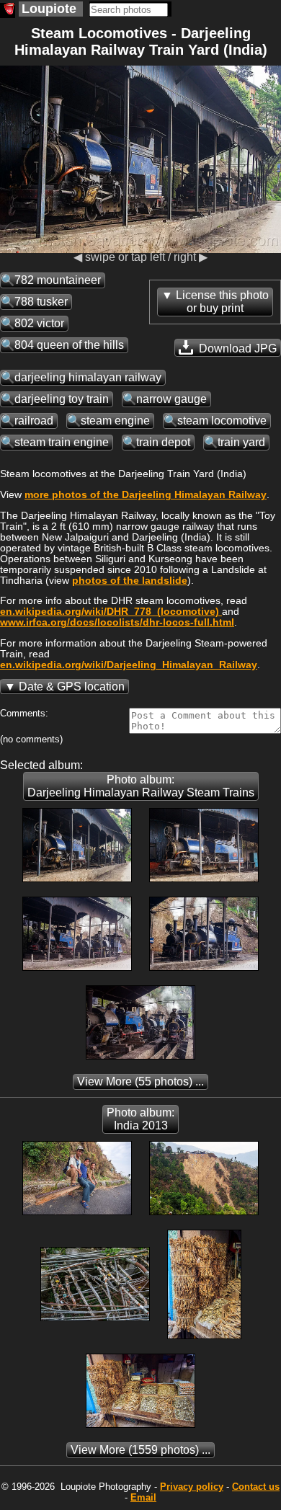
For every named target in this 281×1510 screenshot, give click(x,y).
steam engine (115, 420)
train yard (241, 442)
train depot (163, 442)
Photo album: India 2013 (140, 1119)
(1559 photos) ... (140, 1450)
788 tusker (41, 302)
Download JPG (236, 348)
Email (143, 1497)
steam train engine (61, 442)
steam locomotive (222, 420)
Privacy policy (191, 1486)
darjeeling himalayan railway (87, 377)
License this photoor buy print (222, 301)
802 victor (39, 323)
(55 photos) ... (140, 1081)
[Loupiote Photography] (7, 10)
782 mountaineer (57, 280)
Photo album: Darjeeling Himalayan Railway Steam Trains (140, 786)
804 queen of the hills (69, 345)
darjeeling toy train (61, 399)
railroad (33, 420)
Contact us (256, 1486)
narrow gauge (171, 399)
